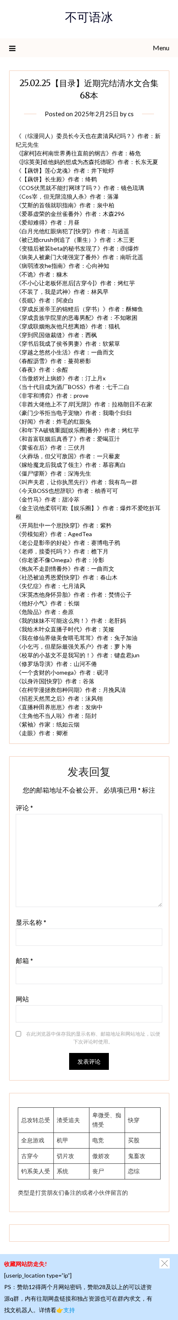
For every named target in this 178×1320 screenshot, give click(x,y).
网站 (22, 999)
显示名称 (31, 922)
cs (131, 113)
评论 (24, 807)
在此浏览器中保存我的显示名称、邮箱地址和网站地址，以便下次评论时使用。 (93, 1038)
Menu (161, 48)
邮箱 (24, 960)
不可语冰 (89, 18)
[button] (164, 1263)
